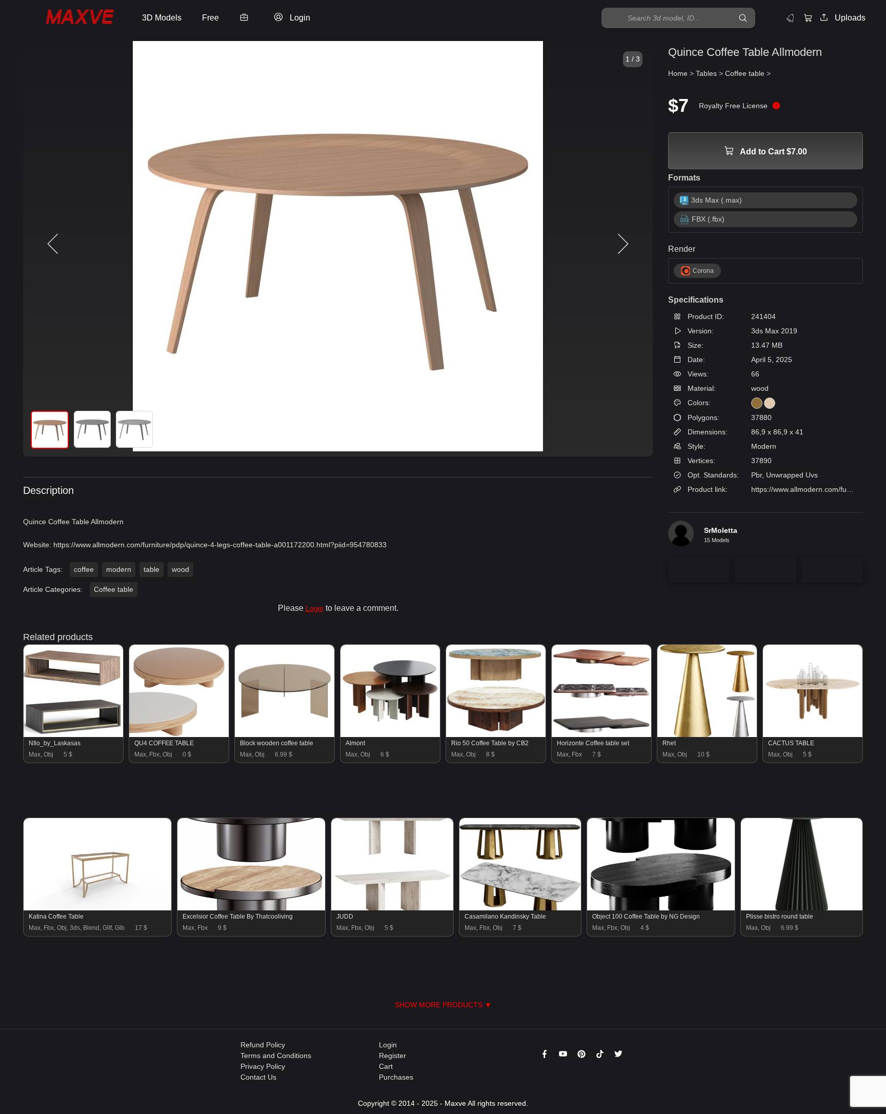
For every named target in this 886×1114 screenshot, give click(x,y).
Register (392, 1055)
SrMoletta (720, 530)
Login (315, 608)
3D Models (162, 17)
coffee (84, 569)
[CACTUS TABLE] (812, 734)
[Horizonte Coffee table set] (601, 734)
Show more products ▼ (443, 1005)
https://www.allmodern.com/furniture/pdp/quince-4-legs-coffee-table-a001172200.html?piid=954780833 (220, 545)
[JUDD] (392, 908)
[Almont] (390, 734)
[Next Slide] (621, 244)
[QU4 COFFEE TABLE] (179, 734)
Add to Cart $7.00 (772, 151)
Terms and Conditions (275, 1055)
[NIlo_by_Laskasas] (73, 734)
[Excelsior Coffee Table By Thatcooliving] (251, 908)
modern (118, 569)
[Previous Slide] (53, 244)
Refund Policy (262, 1045)
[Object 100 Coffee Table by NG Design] (661, 908)
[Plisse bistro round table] (802, 908)
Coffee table (113, 589)
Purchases (396, 1077)
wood (180, 569)
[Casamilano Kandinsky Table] (520, 908)
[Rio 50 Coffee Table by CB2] (496, 734)
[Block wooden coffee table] (284, 734)
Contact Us (258, 1077)
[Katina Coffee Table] (97, 908)
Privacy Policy (262, 1066)
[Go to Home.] (68, 18)
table (151, 569)
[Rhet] (707, 734)
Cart (386, 1066)
